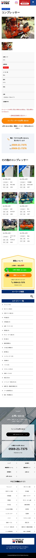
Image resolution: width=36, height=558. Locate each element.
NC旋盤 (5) (6, 317)
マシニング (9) (7, 304)
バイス (9, 518)
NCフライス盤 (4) (8, 309)
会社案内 (27, 463)
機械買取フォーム (9, 467)
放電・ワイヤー (27, 495)
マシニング (9, 486)
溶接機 (27, 513)
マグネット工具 (27, 518)
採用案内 (9, 472)
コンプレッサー (5, 9)
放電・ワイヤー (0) (8, 326)
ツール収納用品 (9, 531)
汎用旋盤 (9, 495)
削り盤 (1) (6, 339)
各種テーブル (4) (8, 373)
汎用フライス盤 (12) (8, 313)
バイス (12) (6, 364)
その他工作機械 (9, 509)
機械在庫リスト (27, 467)
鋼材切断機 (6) (7, 343)
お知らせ (27, 472)
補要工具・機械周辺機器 (27, 527)
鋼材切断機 (27, 504)
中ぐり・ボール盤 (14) (9, 334)
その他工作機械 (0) (8, 347)
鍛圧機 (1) (6, 352)
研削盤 (9, 500)
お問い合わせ (9, 476)
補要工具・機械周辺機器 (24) (10, 386)
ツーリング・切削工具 (9, 527)
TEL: (18, 145)
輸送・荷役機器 (27, 531)
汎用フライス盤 (9, 491)
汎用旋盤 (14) (7, 321)
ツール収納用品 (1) (8, 390)
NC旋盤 (27, 491)
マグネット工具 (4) (8, 369)
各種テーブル (9, 522)
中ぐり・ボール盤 (27, 500)
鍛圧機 (27, 509)
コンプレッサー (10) (8, 356)
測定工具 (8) (7, 377)
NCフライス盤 (27, 486)
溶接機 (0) (6, 360)
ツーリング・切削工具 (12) (10, 382)
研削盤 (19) (6, 330)
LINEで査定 (20, 270)
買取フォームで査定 (19, 275)
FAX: (18, 148)
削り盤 (9, 504)
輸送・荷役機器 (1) (8, 394)
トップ (9, 463)
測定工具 (27, 522)
